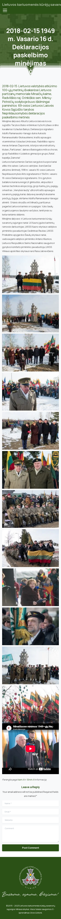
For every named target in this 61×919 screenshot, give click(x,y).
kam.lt (21, 779)
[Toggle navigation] (5, 10)
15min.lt (30, 779)
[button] (30, 274)
